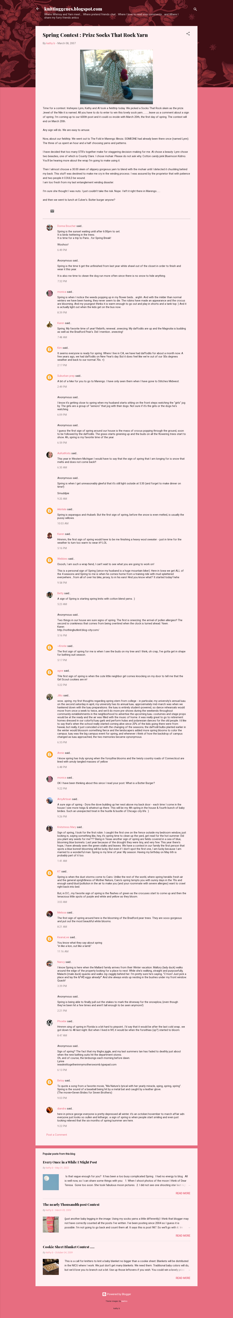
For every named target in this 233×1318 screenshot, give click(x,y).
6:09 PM (62, 414)
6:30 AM (62, 467)
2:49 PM (62, 386)
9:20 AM (62, 498)
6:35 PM (62, 742)
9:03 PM (62, 1098)
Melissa (61, 912)
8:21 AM (62, 926)
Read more (183, 1193)
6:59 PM (62, 442)
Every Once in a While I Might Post (70, 1162)
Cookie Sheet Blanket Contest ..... (68, 1247)
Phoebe (61, 1021)
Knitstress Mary (66, 827)
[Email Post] (52, 212)
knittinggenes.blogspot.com (73, 9)
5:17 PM (62, 660)
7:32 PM (62, 281)
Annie (60, 753)
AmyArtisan (64, 799)
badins (124, 1301)
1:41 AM (62, 861)
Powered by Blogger (118, 1294)
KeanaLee (63, 937)
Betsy (60, 1080)
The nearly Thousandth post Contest (71, 1204)
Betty (60, 593)
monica (61, 291)
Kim (59, 347)
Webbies (62, 558)
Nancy (61, 962)
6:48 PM (62, 767)
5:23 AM (62, 604)
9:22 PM (62, 788)
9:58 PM (62, 582)
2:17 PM (62, 365)
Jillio (60, 695)
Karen (60, 323)
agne (60, 670)
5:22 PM (62, 685)
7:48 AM (62, 337)
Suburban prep (66, 375)
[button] (188, 34)
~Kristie (62, 646)
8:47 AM (62, 1035)
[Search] (195, 9)
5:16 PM (62, 548)
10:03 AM (62, 523)
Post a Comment (56, 1134)
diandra (61, 1108)
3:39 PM (62, 986)
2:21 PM (62, 1010)
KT (59, 871)
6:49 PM (62, 250)
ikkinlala (61, 509)
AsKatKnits (64, 453)
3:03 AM (62, 902)
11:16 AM (62, 951)
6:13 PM (62, 1070)
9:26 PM (62, 816)
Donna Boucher (66, 226)
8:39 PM (62, 312)
